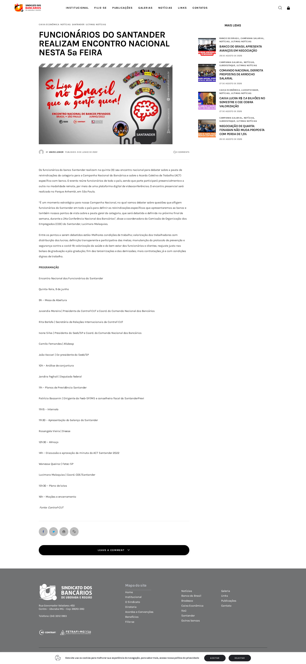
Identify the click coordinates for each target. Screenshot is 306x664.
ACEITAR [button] (214, 658)
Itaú (183, 610)
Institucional (133, 597)
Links (224, 595)
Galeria (225, 591)
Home (129, 592)
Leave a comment (111, 550)
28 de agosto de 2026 (230, 55)
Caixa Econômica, (230, 90)
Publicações (228, 600)
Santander (78, 24)
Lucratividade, (250, 90)
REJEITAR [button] (240, 658)
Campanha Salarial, (252, 38)
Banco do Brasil (191, 595)
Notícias (65, 24)
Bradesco (187, 600)
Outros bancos (190, 620)
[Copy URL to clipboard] (74, 531)
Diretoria (131, 607)
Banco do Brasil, (230, 38)
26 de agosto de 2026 (230, 139)
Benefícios (131, 617)
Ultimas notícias (96, 24)
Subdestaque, (228, 65)
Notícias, (225, 41)
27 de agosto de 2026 (230, 83)
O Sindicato (132, 602)
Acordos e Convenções (139, 612)
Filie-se (129, 622)
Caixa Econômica (49, 24)
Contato (226, 605)
